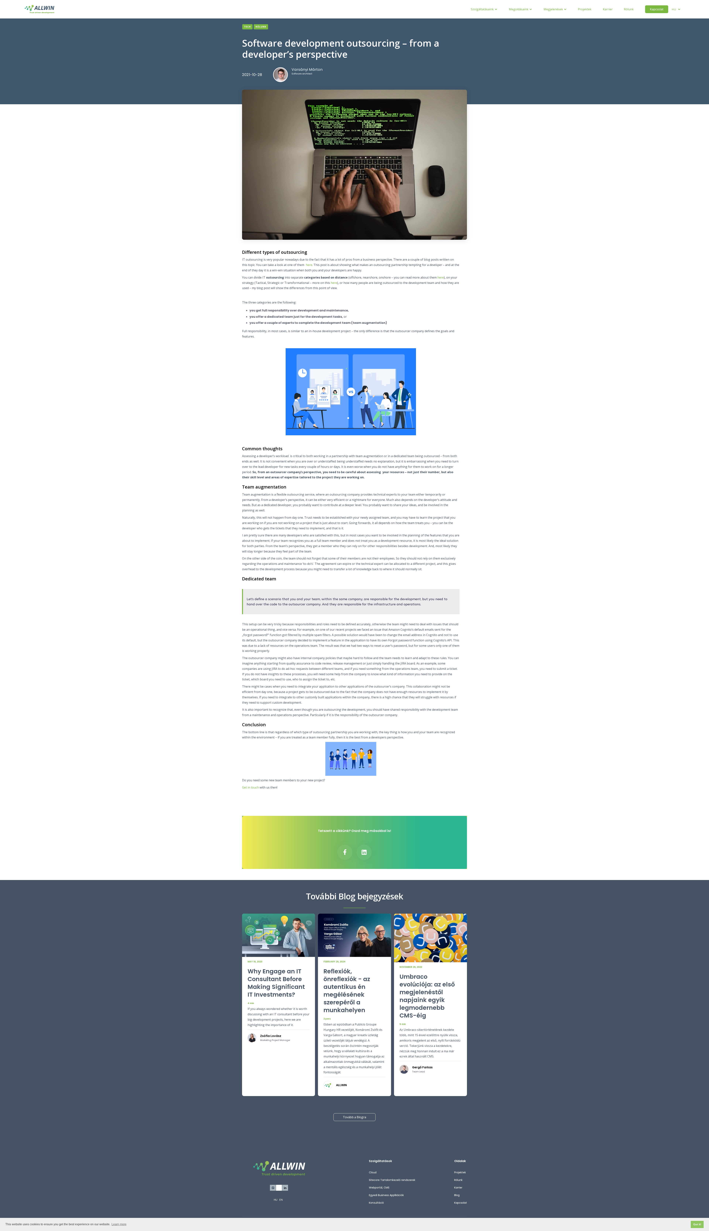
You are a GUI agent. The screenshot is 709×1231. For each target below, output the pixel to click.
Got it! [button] (697, 1224)
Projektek (584, 9)
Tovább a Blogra (354, 1117)
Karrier (608, 9)
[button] (484, 9)
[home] (39, 9)
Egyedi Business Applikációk (386, 1195)
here (309, 265)
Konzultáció (376, 1203)
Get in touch (250, 787)
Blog (457, 1195)
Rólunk (629, 9)
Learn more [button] (119, 1224)
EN (281, 1199)
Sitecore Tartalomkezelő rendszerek (392, 1180)
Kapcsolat (656, 9)
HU (275, 1199)
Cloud (372, 1172)
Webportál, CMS (379, 1187)
